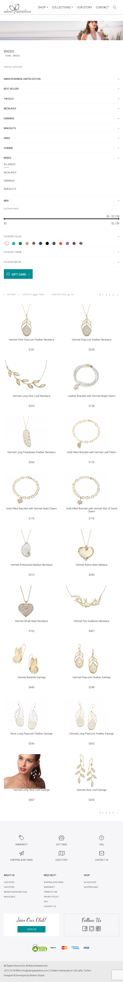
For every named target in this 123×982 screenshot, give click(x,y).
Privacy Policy (51, 896)
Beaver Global (37, 975)
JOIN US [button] (31, 929)
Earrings (9, 181)
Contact (102, 7)
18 (68, 294)
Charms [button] (8, 148)
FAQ (46, 901)
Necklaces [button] (10, 108)
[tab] (61, 79)
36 (72, 294)
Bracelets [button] (10, 128)
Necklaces (10, 172)
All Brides (10, 164)
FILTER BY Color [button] (12, 236)
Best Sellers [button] (11, 89)
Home (8, 55)
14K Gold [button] (9, 98)
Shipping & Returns (53, 882)
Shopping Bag (91, 887)
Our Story (84, 7)
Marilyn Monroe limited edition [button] (22, 79)
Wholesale (9, 896)
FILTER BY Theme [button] (13, 252)
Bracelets (10, 189)
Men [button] (6, 200)
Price (41, 294)
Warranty (49, 887)
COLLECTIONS (61, 7)
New (35, 294)
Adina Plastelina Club (15, 892)
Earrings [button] (9, 118)
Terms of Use (50, 892)
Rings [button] (7, 138)
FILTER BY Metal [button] (12, 262)
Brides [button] (7, 158)
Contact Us (50, 906)
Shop (42, 7)
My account (90, 882)
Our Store (9, 887)
